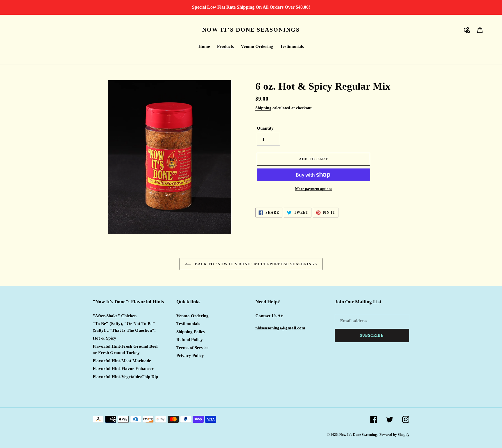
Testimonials (188, 323)
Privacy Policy (190, 355)
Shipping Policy (190, 331)
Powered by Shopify (394, 435)
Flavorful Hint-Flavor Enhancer (123, 368)
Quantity (265, 128)
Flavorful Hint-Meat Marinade (122, 360)
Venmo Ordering (192, 315)
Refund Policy (189, 339)
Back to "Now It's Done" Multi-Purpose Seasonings (255, 264)
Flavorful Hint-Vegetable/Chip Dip (125, 376)
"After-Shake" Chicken (115, 315)
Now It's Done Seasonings (251, 29)
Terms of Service (192, 347)
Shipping (263, 108)
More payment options (313, 188)
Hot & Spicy (104, 338)
